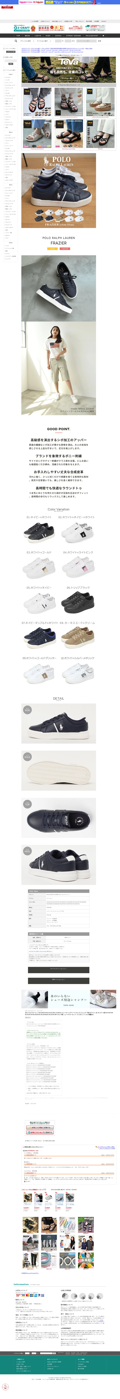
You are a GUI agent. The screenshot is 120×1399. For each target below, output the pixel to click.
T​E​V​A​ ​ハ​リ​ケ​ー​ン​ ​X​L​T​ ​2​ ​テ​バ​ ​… (28, 1204)
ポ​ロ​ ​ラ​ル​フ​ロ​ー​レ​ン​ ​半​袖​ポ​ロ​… (38, 1204)
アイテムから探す (35, 50)
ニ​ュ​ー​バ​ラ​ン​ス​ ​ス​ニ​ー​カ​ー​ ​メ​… (49, 1204)
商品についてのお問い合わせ (34, 1140)
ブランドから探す (35, 48)
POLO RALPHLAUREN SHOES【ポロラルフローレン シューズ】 (67, 48)
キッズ (43, 50)
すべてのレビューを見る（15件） (106, 1146)
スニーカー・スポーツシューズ (60, 50)
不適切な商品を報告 (50, 1140)
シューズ (48, 50)
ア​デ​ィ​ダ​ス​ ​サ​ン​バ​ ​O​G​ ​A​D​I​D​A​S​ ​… (59, 1204)
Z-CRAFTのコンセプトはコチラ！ (30, 1273)
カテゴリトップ (26, 48)
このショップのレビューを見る (107, 1148)
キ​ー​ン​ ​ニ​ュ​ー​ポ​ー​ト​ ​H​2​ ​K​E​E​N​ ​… (70, 1204)
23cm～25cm (89, 48)
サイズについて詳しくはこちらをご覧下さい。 (41, 951)
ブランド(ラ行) (45, 48)
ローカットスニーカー (75, 50)
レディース (44, 52)
